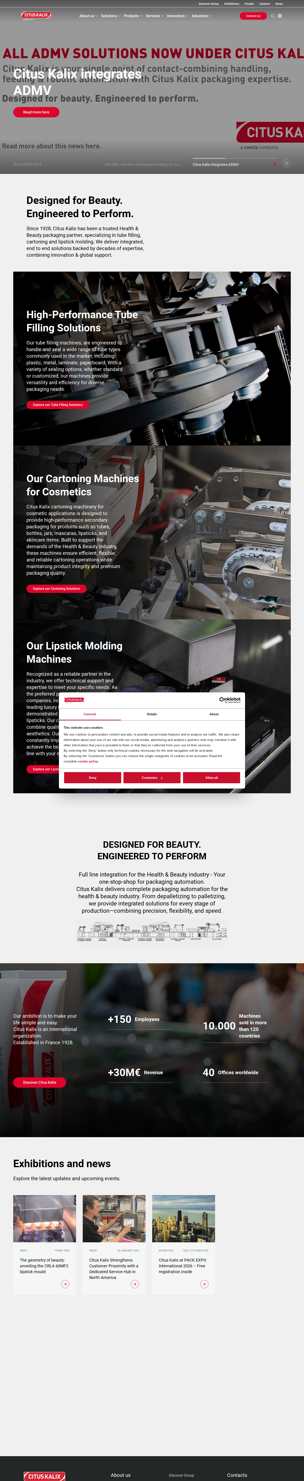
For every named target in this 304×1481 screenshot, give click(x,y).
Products (131, 16)
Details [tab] (152, 714)
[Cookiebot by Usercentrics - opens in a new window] (222, 700)
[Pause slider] (286, 163)
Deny (92, 777)
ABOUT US (120, 1475)
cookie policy (88, 761)
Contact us (253, 16)
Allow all (211, 777)
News (279, 3)
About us (86, 16)
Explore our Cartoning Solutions (56, 589)
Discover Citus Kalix (39, 1082)
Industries (200, 16)
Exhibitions (231, 3)
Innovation (176, 16)
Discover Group (209, 3)
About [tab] (214, 714)
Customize (149, 777)
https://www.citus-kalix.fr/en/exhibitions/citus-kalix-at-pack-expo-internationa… (152, 87)
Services (153, 16)
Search (272, 15)
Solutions (109, 16)
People (249, 3)
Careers (265, 3)
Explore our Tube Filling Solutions (58, 405)
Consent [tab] (90, 714)
